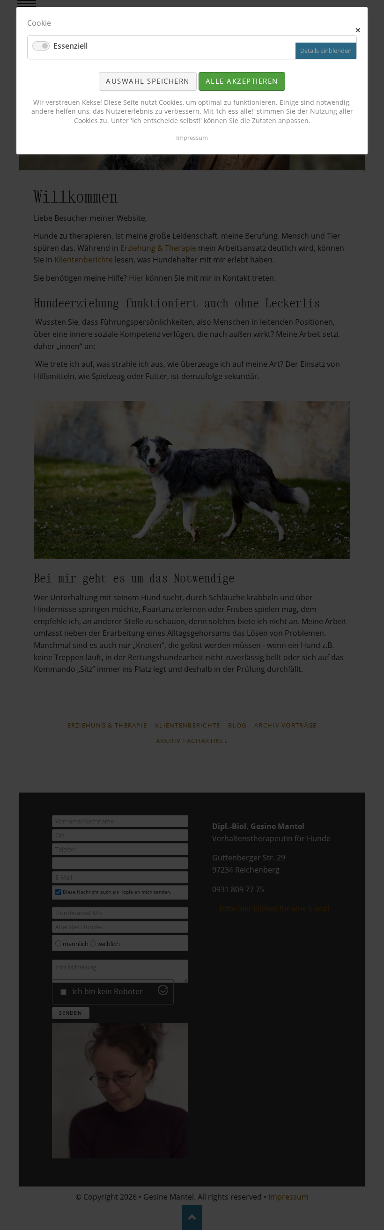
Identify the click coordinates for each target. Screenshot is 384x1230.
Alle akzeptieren (242, 81)
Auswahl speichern (148, 81)
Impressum (192, 137)
